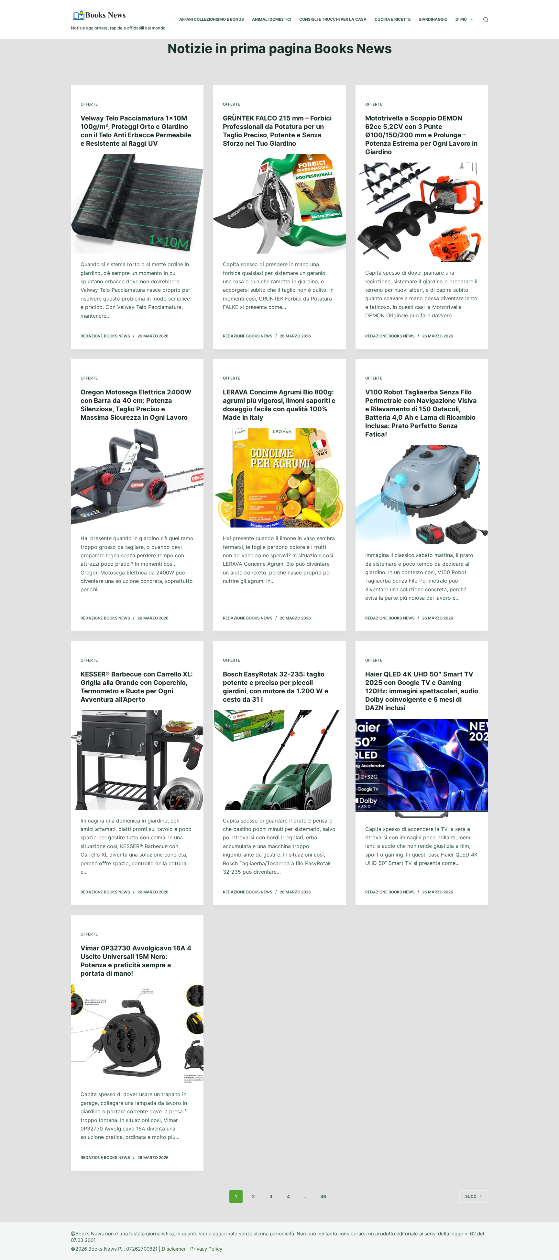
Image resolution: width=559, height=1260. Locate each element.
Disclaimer (174, 1249)
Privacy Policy (206, 1249)
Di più (461, 19)
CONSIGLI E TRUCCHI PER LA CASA (333, 19)
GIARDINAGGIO (433, 19)
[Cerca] (485, 19)
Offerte (89, 104)
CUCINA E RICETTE (393, 19)
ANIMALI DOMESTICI (271, 19)
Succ (471, 1196)
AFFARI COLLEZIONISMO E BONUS (211, 19)
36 (323, 1196)
